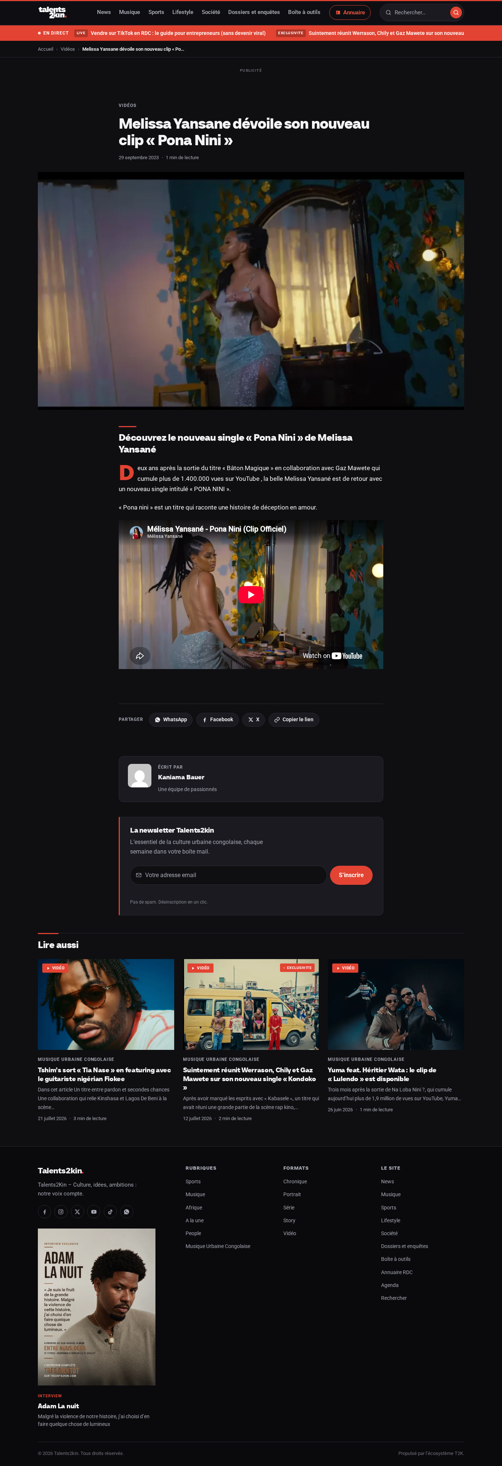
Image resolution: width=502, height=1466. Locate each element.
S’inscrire (351, 875)
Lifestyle (182, 12)
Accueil (45, 49)
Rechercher (394, 1298)
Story (289, 1221)
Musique (129, 12)
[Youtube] (93, 1211)
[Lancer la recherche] (456, 12)
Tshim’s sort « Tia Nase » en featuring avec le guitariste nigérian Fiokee (104, 1074)
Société (211, 12)
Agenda (390, 1285)
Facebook (221, 719)
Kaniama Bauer (181, 777)
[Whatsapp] (126, 1211)
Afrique (194, 1208)
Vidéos (68, 49)
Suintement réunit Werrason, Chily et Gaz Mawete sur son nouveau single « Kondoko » (249, 1078)
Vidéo (58, 968)
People (193, 1233)
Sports (156, 12)
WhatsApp (175, 719)
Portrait (292, 1194)
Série (288, 1208)
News (104, 12)
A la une (195, 1221)
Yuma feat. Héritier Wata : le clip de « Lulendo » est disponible (382, 1074)
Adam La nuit (58, 1406)
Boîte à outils (304, 12)
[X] (77, 1211)
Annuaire (354, 12)
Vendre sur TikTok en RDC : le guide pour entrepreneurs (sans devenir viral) (171, 33)
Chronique (295, 1182)
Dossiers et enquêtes (254, 12)
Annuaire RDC (397, 1272)
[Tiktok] (110, 1211)
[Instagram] (61, 1211)
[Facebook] (44, 1211)
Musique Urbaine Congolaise (76, 1059)
